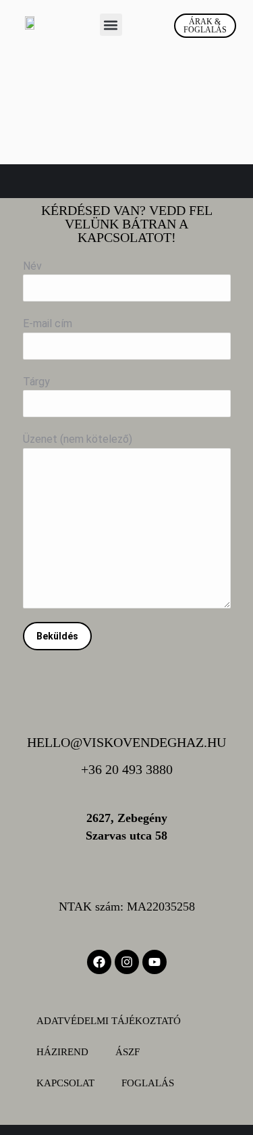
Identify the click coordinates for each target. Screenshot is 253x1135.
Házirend (62, 1051)
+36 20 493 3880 (127, 769)
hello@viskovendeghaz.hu (126, 742)
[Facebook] (99, 962)
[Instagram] (127, 962)
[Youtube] (154, 962)
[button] (111, 25)
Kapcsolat (65, 1083)
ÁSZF (127, 1051)
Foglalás (147, 1083)
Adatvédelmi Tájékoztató (108, 1020)
